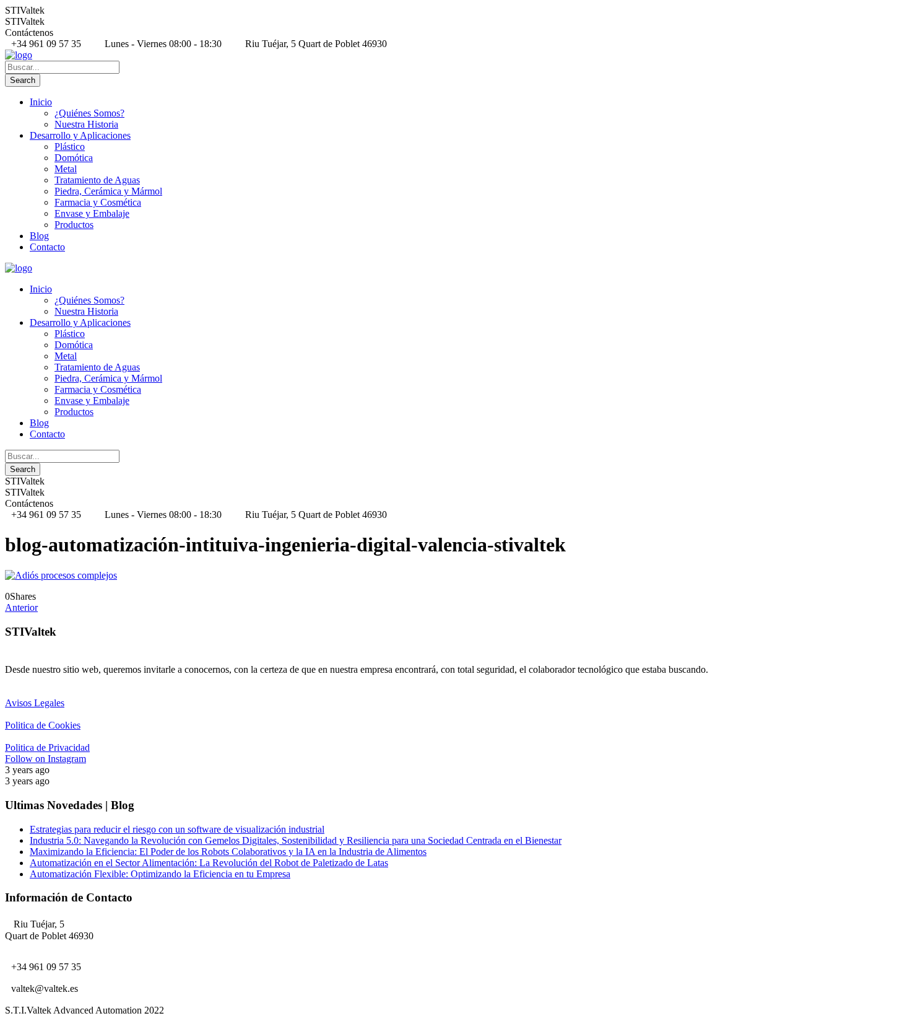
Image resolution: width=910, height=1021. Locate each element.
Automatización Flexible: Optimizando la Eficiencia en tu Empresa (160, 874)
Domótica (73, 157)
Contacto (47, 247)
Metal (65, 169)
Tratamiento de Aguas (97, 180)
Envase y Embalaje (91, 213)
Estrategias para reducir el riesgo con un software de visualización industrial (177, 829)
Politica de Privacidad (47, 747)
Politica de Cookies (42, 725)
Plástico (69, 146)
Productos (73, 224)
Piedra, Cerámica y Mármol (108, 191)
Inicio (41, 102)
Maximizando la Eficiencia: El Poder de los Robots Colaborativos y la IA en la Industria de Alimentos (228, 851)
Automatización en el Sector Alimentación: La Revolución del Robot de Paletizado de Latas (209, 862)
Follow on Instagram (45, 758)
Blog (39, 235)
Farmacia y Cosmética (97, 202)
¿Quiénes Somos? (89, 113)
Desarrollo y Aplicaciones (80, 135)
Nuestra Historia (86, 124)
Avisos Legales (34, 703)
